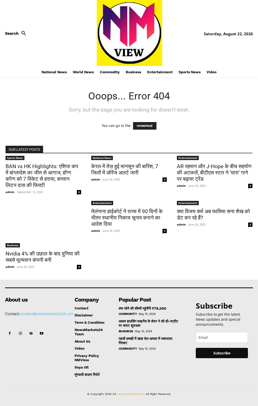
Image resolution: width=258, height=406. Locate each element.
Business (12, 245)
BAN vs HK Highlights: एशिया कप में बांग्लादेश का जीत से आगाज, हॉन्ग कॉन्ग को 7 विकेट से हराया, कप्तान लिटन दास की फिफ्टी (42, 175)
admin (10, 192)
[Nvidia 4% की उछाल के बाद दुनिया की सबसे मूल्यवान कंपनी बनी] (43, 226)
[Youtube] (41, 333)
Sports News (15, 158)
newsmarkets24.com (131, 394)
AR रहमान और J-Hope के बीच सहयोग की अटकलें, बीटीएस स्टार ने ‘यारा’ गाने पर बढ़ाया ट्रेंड (214, 172)
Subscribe (221, 353)
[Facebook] (9, 333)
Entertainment (187, 158)
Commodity (128, 314)
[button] (17, 33)
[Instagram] (20, 333)
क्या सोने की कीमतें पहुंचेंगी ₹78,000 (142, 308)
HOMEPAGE (145, 126)
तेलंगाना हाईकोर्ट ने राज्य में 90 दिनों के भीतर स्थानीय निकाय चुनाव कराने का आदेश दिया (127, 217)
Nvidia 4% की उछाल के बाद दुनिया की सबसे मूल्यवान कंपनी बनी (43, 257)
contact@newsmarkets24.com (47, 313)
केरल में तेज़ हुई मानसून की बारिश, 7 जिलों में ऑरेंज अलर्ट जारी (124, 169)
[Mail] (31, 333)
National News (102, 158)
